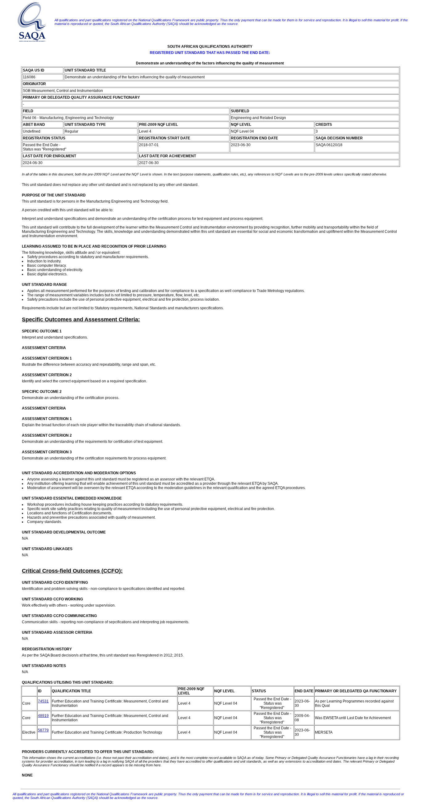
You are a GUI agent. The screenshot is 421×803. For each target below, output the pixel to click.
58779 (43, 730)
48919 (43, 716)
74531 (43, 701)
